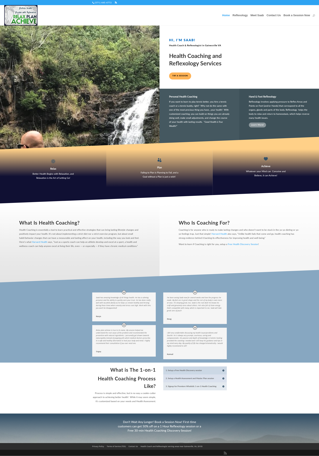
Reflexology (240, 15)
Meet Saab (257, 15)
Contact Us (274, 15)
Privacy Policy (98, 446)
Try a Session (180, 76)
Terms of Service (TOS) (116, 446)
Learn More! (257, 125)
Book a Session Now (296, 15)
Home (226, 15)
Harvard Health (39, 242)
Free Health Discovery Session (243, 244)
